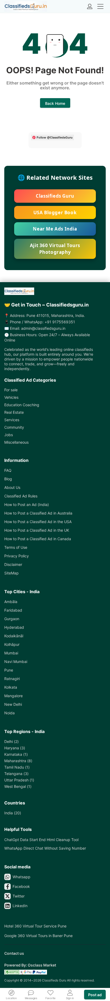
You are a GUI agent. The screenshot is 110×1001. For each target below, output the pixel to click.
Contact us (14, 953)
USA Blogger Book (55, 212)
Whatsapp (21, 877)
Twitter (19, 896)
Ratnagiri (12, 678)
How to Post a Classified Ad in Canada (37, 538)
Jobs (8, 434)
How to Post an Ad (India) (26, 504)
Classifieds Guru (55, 196)
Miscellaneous (16, 442)
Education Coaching (21, 404)
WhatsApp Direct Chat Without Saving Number (45, 848)
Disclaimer (13, 564)
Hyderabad (14, 627)
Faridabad (13, 610)
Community (14, 427)
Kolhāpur (11, 644)
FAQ (7, 470)
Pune (8, 670)
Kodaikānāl (13, 636)
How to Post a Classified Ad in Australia (38, 513)
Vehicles (11, 397)
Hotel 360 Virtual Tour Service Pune (35, 926)
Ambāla (10, 601)
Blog (8, 479)
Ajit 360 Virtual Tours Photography (55, 248)
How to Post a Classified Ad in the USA (38, 521)
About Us (12, 487)
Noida (9, 713)
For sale (11, 390)
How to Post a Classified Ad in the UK (36, 530)
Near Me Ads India (55, 229)
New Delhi (13, 704)
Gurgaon (11, 618)
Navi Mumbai (15, 661)
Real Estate (14, 412)
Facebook (21, 886)
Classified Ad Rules (20, 496)
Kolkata (10, 687)
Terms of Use (15, 547)
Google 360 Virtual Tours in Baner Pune (38, 935)
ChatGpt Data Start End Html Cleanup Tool (41, 839)
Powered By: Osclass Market (30, 965)
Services (11, 419)
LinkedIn (20, 905)
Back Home (55, 103)
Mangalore (13, 695)
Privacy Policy (16, 556)
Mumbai (11, 653)
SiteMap (11, 573)
